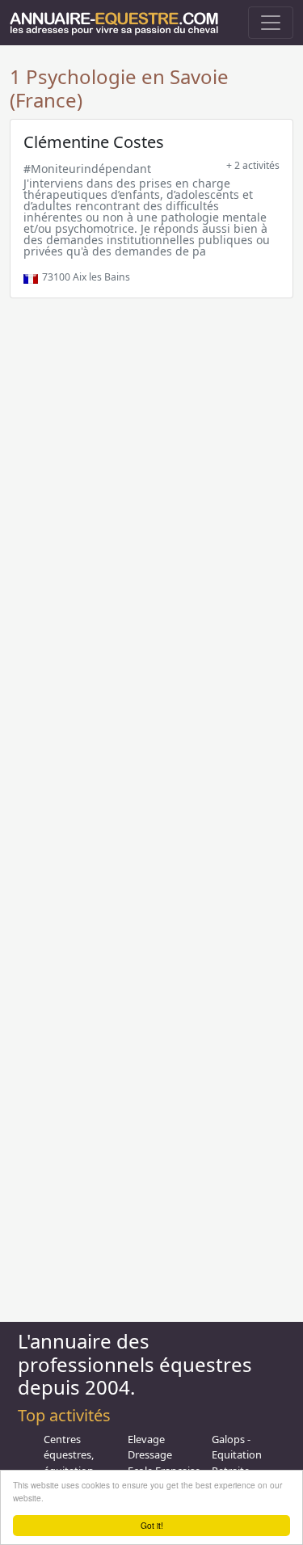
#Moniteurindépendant (87, 168)
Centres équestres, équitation (69, 1454)
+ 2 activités (253, 165)
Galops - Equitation (237, 1447)
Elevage (146, 1439)
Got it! (152, 1525)
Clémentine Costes (93, 142)
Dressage (150, 1454)
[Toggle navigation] (270, 22)
